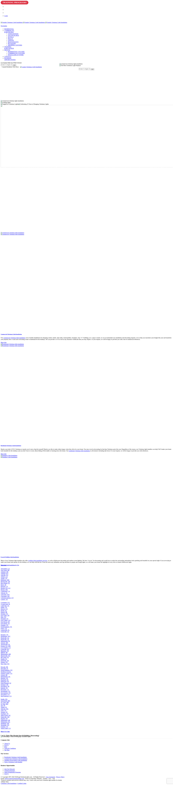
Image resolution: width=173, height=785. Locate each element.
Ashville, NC (4, 575)
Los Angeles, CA (6, 647)
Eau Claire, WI (5, 615)
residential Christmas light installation (79, 451)
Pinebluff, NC (5, 680)
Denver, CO (4, 609)
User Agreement (50, 777)
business (132, 168)
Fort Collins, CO (5, 620)
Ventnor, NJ (4, 712)
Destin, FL (4, 610)
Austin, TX (4, 578)
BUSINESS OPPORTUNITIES (10, 58)
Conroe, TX (4, 599)
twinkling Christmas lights (28, 166)
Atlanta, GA (4, 577)
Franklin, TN (4, 625)
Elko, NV (3, 617)
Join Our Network (9, 769)
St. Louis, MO (5, 702)
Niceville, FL (4, 668)
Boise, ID (3, 585)
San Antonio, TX (6, 693)
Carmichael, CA (5, 591)
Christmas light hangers (76, 169)
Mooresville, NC (5, 656)
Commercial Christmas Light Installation (15, 759)
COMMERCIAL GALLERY (16, 53)
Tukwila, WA (4, 709)
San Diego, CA (5, 694)
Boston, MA (4, 589)
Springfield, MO (5, 701)
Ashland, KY (4, 573)
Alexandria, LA (5, 568)
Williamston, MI (5, 720)
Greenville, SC (5, 631)
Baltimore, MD (5, 580)
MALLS (10, 38)
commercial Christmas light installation (14, 338)
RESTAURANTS (13, 42)
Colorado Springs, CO (7, 598)
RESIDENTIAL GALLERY (16, 51)
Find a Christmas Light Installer (13, 762)
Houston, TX (4, 634)
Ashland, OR (4, 572)
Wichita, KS (4, 718)
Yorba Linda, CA (6, 728)
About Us (7, 743)
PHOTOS (7, 50)
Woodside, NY (5, 725)
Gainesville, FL (5, 630)
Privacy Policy (60, 777)
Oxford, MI (4, 675)
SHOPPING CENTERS (15, 45)
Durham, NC (4, 614)
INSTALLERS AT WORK (16, 55)
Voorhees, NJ (4, 714)
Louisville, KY (5, 649)
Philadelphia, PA (5, 676)
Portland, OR (4, 685)
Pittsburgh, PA (5, 681)
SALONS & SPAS (13, 35)
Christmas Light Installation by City (10, 565)
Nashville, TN (5, 660)
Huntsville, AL (5, 638)
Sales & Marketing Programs (12, 772)
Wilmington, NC (5, 722)
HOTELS (11, 37)
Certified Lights (21, 783)
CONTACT (7, 56)
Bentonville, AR (5, 581)
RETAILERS (12, 43)
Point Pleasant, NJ (6, 683)
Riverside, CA (5, 689)
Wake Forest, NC (6, 715)
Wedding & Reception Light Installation (15, 760)
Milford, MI (4, 652)
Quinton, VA (4, 726)
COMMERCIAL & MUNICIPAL (9, 31)
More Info (3, 342)
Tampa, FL (4, 707)
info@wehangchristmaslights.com (14, 778)
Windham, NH (5, 723)
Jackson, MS (4, 643)
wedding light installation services (37, 560)
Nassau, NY (4, 662)
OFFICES (11, 40)
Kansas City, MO (6, 646)
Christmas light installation (63, 168)
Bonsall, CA (4, 586)
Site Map (6, 750)
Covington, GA (5, 602)
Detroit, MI (4, 612)
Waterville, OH (5, 717)
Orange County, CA (6, 673)
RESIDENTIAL (9, 29)
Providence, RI (5, 686)
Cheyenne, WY (5, 594)
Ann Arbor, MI (5, 570)
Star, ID (3, 705)
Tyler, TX (3, 710)
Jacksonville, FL (5, 644)
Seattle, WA (4, 699)
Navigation (4, 26)
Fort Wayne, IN (5, 622)
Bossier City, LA (5, 588)
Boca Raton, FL (5, 583)
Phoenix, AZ (4, 678)
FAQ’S (6, 745)
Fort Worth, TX (5, 623)
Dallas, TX (4, 607)
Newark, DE (4, 667)
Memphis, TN (5, 651)
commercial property (144, 201)
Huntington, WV (5, 636)
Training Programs (14, 2)
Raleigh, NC (4, 688)
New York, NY (5, 664)
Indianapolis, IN (5, 641)
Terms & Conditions (10, 748)
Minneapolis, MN (6, 654)
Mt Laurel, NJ (5, 657)
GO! (14, 65)
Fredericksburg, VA (6, 627)
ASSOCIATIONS (13, 34)
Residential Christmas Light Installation (15, 757)
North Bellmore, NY (7, 670)
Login (6, 16)
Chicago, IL (4, 593)
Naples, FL (4, 659)
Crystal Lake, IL (5, 604)
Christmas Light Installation (99, 163)
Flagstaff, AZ (4, 618)
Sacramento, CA (5, 691)
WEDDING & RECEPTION (9, 47)
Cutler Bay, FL (5, 606)
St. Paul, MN (4, 704)
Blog (5, 747)
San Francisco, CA (6, 696)
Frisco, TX (4, 628)
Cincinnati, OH (5, 596)
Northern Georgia (6, 672)
